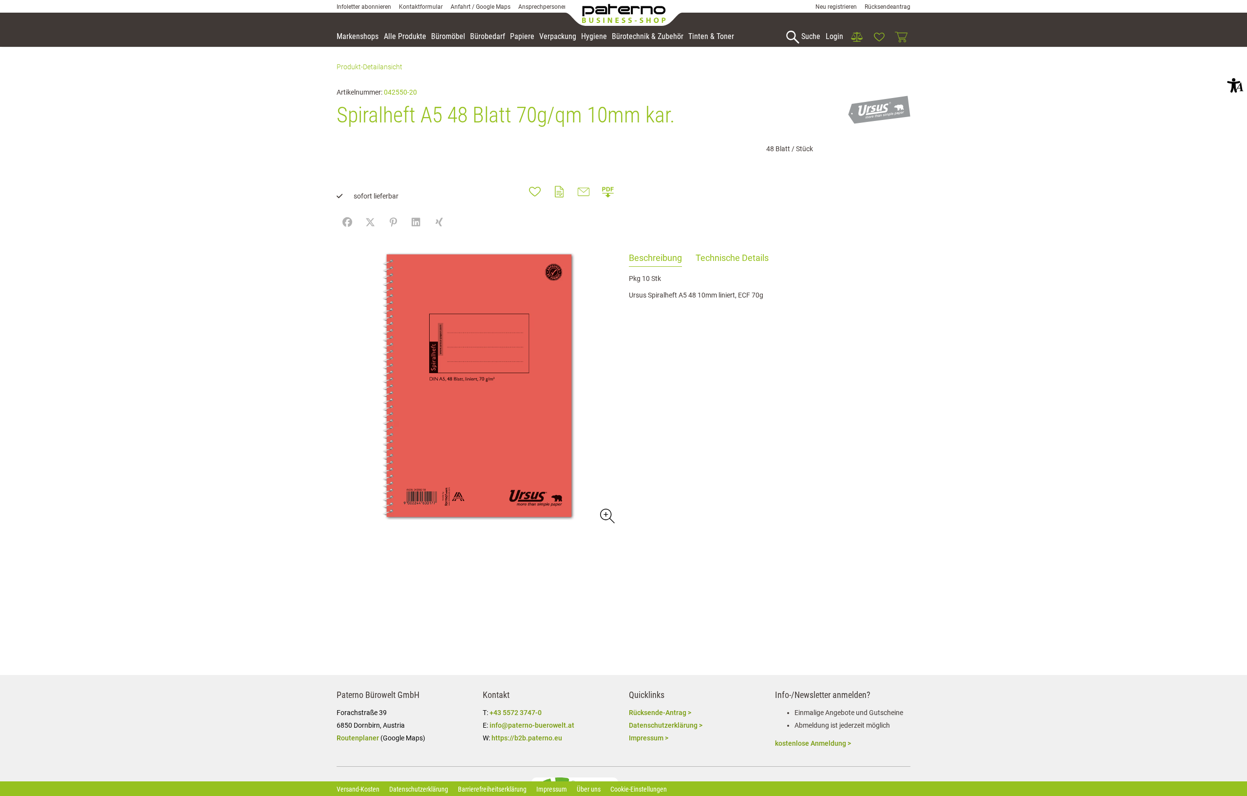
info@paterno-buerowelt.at (532, 725)
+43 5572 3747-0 (516, 712)
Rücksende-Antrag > (660, 712)
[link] (857, 37)
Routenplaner (358, 738)
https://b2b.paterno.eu (526, 738)
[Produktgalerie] (606, 515)
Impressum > (648, 738)
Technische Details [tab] (732, 258)
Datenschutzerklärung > (665, 725)
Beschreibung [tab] (655, 258)
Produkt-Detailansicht (369, 67)
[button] (1235, 85)
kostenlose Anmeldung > (813, 743)
